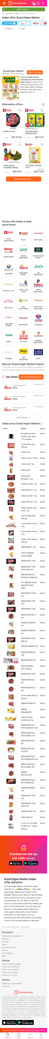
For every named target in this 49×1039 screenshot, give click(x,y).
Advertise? (6, 939)
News (4, 956)
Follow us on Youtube (10, 972)
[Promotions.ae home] (17, 3)
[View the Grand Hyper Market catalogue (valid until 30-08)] (10, 88)
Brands (4, 945)
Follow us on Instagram (10, 969)
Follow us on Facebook (10, 967)
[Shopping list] (38, 3)
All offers (9, 14)
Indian (17, 14)
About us (5, 950)
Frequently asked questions (12, 936)
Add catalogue (7, 953)
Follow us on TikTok (9, 975)
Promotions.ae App (9, 947)
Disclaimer (35, 1030)
